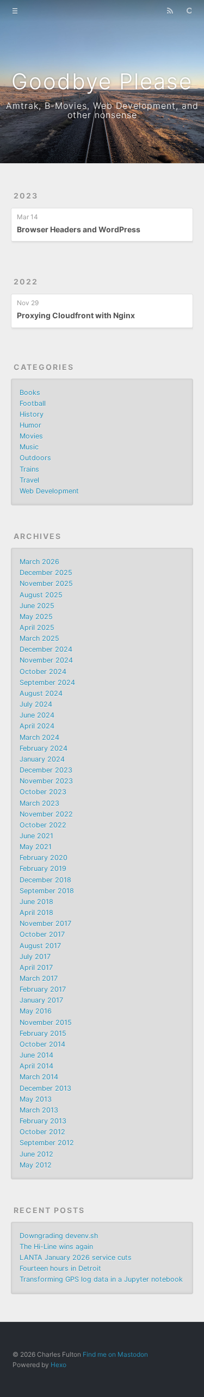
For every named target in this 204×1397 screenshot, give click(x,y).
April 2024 (37, 726)
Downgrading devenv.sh (59, 1236)
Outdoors (35, 458)
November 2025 (46, 583)
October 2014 (42, 1044)
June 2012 (36, 1154)
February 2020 (43, 858)
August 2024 (41, 693)
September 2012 (47, 1143)
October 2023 (43, 792)
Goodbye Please (102, 81)
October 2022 (43, 825)
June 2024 (37, 715)
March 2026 (39, 562)
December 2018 (45, 880)
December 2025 (46, 572)
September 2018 (47, 891)
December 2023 (46, 770)
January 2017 (41, 1000)
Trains (29, 469)
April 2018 (36, 912)
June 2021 (36, 836)
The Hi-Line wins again (56, 1247)
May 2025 (36, 617)
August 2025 (41, 595)
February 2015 (43, 1033)
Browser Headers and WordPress (78, 229)
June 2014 (36, 1055)
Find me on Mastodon (115, 1354)
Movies (31, 436)
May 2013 (36, 1099)
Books (30, 392)
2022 (26, 281)
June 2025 (37, 606)
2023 (26, 195)
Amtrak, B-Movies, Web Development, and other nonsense (102, 110)
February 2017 (43, 989)
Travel (29, 480)
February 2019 (43, 868)
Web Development (49, 491)
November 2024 (46, 660)
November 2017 (45, 923)
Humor (30, 425)
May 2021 (36, 847)
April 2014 (36, 1066)
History (32, 414)
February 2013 (43, 1121)
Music (29, 447)
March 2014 (39, 1077)
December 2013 (45, 1088)
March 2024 (39, 737)
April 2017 (36, 967)
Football (33, 403)
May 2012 (36, 1165)
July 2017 (35, 957)
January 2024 (42, 759)
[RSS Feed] (170, 10)
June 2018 (36, 902)
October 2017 (42, 934)
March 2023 (39, 803)
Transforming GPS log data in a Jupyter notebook (101, 1279)
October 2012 (42, 1132)
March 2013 (39, 1110)
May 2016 (36, 1011)
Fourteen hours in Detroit (60, 1268)
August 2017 (40, 946)
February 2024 (43, 748)
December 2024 (46, 649)
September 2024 (47, 682)
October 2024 (43, 671)
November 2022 (46, 814)
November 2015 (46, 1022)
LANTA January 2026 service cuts (76, 1257)
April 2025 (37, 627)
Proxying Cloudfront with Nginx (76, 315)
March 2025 (39, 638)
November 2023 (46, 781)
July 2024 (36, 704)
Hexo (58, 1365)
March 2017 (39, 978)
